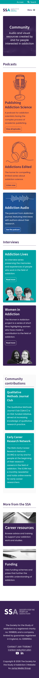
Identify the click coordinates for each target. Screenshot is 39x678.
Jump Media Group (21, 668)
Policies (26, 646)
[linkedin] (22, 653)
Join (19, 646)
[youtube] (17, 653)
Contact (11, 646)
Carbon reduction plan (19, 649)
